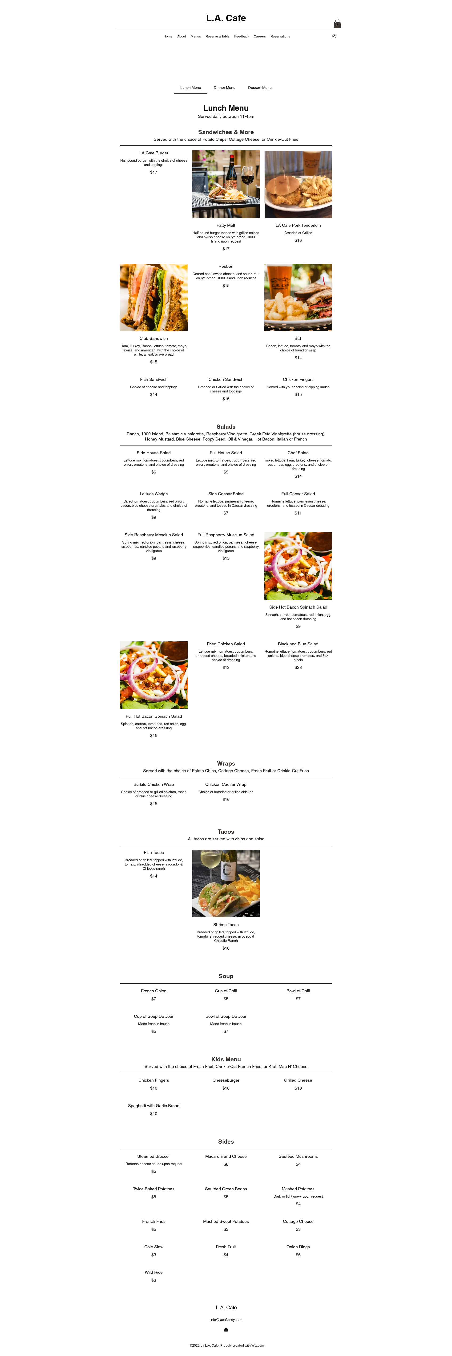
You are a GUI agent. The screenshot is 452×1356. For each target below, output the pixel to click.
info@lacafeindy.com (226, 1320)
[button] (337, 23)
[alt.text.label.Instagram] (334, 36)
